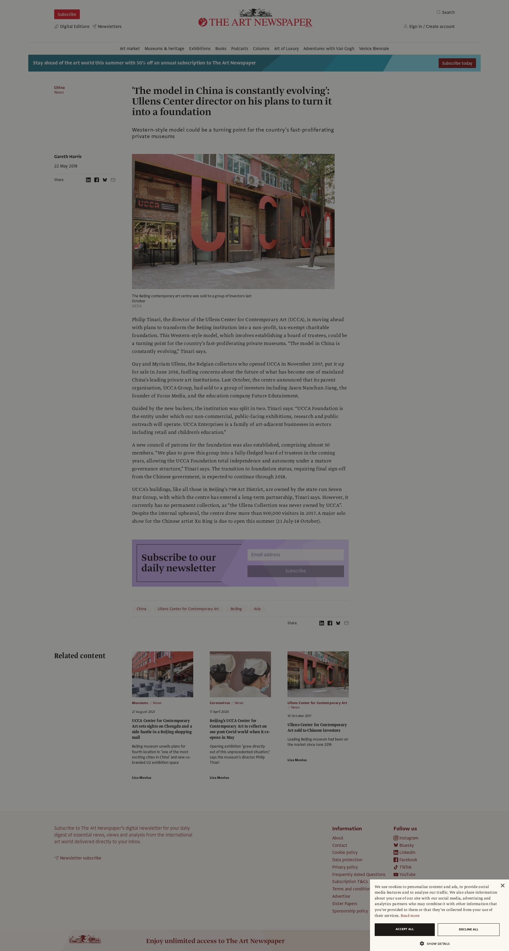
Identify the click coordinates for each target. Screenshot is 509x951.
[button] (437, 943)
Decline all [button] (468, 929)
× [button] (502, 886)
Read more (410, 915)
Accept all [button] (405, 929)
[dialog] (439, 915)
